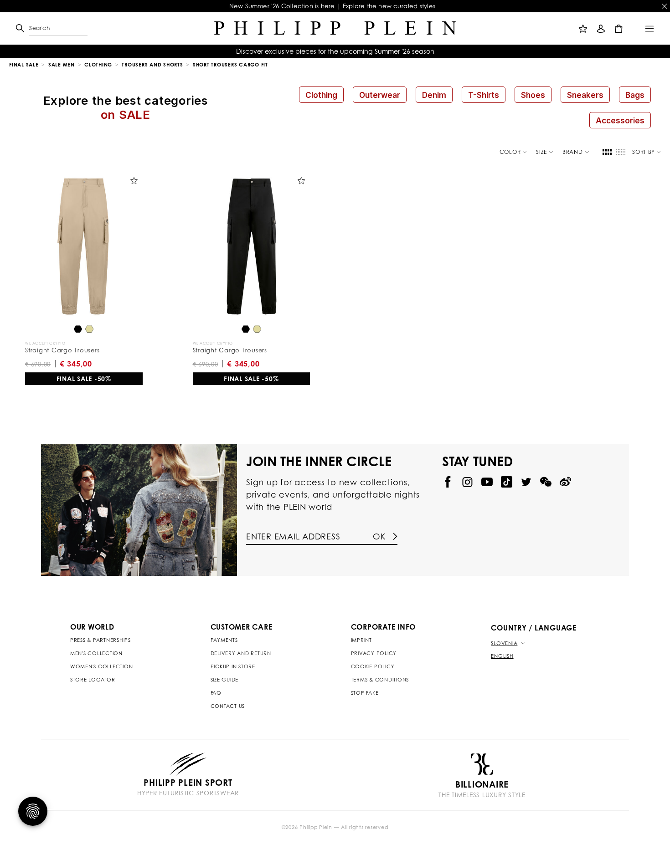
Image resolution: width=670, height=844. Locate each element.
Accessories (620, 120)
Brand (572, 151)
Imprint (361, 640)
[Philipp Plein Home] (335, 28)
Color (510, 151)
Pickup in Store (233, 666)
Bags (634, 95)
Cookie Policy (373, 666)
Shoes (533, 95)
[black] (78, 329)
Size (541, 151)
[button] (33, 28)
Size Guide (225, 679)
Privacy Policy (374, 653)
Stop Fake (365, 693)
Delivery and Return (241, 653)
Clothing (321, 95)
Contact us (228, 706)
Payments (224, 640)
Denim (434, 95)
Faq (216, 693)
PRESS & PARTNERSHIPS (100, 640)
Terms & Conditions (380, 679)
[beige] (89, 329)
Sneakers (585, 95)
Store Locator (92, 679)
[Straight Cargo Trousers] (84, 246)
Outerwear (379, 95)
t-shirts (483, 95)
